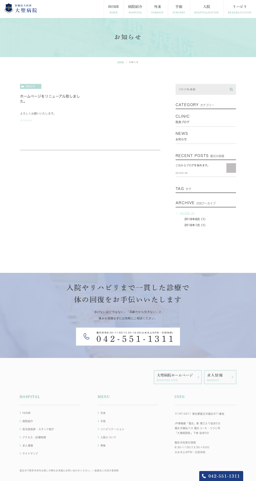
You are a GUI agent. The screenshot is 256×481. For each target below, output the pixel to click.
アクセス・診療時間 (34, 437)
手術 (103, 421)
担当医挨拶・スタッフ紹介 (38, 429)
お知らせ (30, 86)
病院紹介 (27, 421)
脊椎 (103, 445)
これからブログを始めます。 (193, 165)
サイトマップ (30, 453)
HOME (120, 62)
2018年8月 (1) (195, 219)
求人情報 (27, 445)
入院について (108, 437)
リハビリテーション (112, 429)
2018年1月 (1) (195, 225)
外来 (103, 413)
